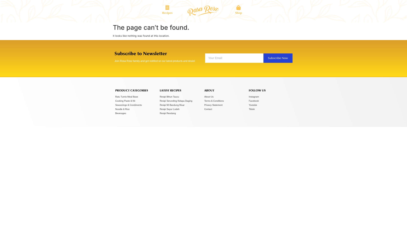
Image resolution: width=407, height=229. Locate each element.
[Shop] (238, 7)
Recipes (167, 13)
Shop (238, 13)
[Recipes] (167, 7)
